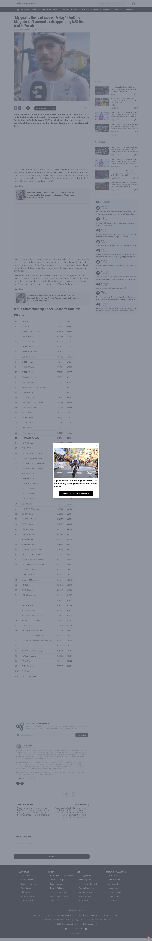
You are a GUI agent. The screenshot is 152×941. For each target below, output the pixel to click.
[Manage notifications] (148, 937)
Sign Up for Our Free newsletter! (76, 493)
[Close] (96, 445)
